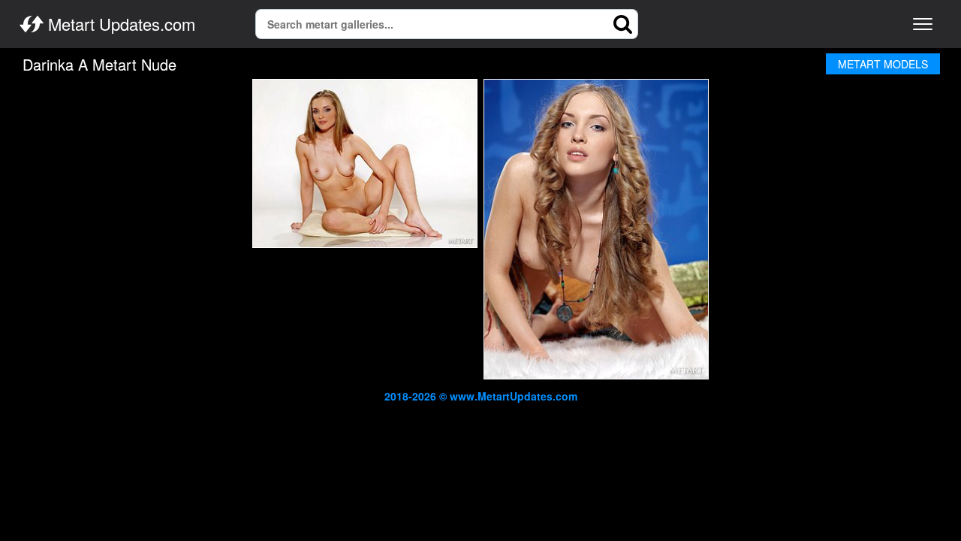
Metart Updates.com (119, 24)
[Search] (623, 24)
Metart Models (883, 63)
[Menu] (922, 24)
